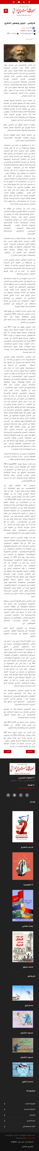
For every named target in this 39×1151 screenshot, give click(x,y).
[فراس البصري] (22, 827)
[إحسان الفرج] (22, 1070)
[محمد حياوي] (22, 947)
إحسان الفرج (27, 1082)
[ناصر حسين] (33, 28)
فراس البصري (27, 847)
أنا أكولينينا (28, 885)
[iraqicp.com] (21, 11)
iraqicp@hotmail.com (26, 788)
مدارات (22, 31)
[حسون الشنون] (22, 1019)
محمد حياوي (28, 967)
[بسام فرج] (22, 993)
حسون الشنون (26, 1033)
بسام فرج (29, 1006)
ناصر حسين (29, 39)
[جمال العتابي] (22, 906)
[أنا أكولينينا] (22, 866)
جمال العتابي (27, 926)
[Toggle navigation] (6, 11)
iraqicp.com (30, 1138)
